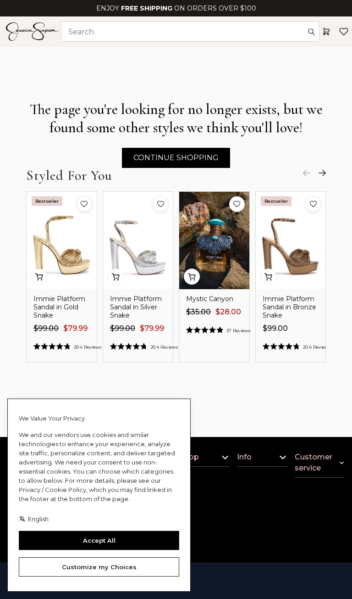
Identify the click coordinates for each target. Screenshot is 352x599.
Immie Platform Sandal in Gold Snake (59, 307)
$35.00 (198, 312)
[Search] (311, 31)
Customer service (313, 462)
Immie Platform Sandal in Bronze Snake (289, 307)
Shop (189, 457)
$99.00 (46, 328)
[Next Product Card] (322, 172)
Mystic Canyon (209, 299)
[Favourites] (343, 31)
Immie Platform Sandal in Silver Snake (136, 307)
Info (244, 457)
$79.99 (75, 328)
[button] (84, 204)
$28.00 (228, 312)
